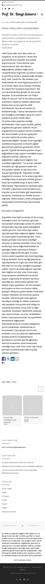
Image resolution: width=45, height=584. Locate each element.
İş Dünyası (5, 496)
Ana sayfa (5, 22)
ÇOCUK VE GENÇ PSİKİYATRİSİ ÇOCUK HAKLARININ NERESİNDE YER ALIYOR (19, 471)
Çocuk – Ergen (7, 488)
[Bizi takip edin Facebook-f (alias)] (2, 8)
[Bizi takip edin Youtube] (9, 8)
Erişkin (4, 492)
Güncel (4, 500)
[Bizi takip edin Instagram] (13, 8)
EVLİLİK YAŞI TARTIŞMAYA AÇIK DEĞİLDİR (10, 419)
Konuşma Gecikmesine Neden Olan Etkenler (18, 462)
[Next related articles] (40, 389)
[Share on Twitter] (8, 359)
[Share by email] (17, 359)
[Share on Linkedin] (13, 359)
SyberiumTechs (30, 573)
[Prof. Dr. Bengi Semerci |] (19, 14)
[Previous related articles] (35, 389)
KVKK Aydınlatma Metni (22, 560)
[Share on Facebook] (4, 359)
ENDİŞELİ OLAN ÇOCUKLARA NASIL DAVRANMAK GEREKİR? (22, 466)
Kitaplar (4, 508)
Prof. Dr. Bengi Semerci (20, 567)
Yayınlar (4, 504)
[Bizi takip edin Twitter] (5, 8)
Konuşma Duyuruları (9, 512)
